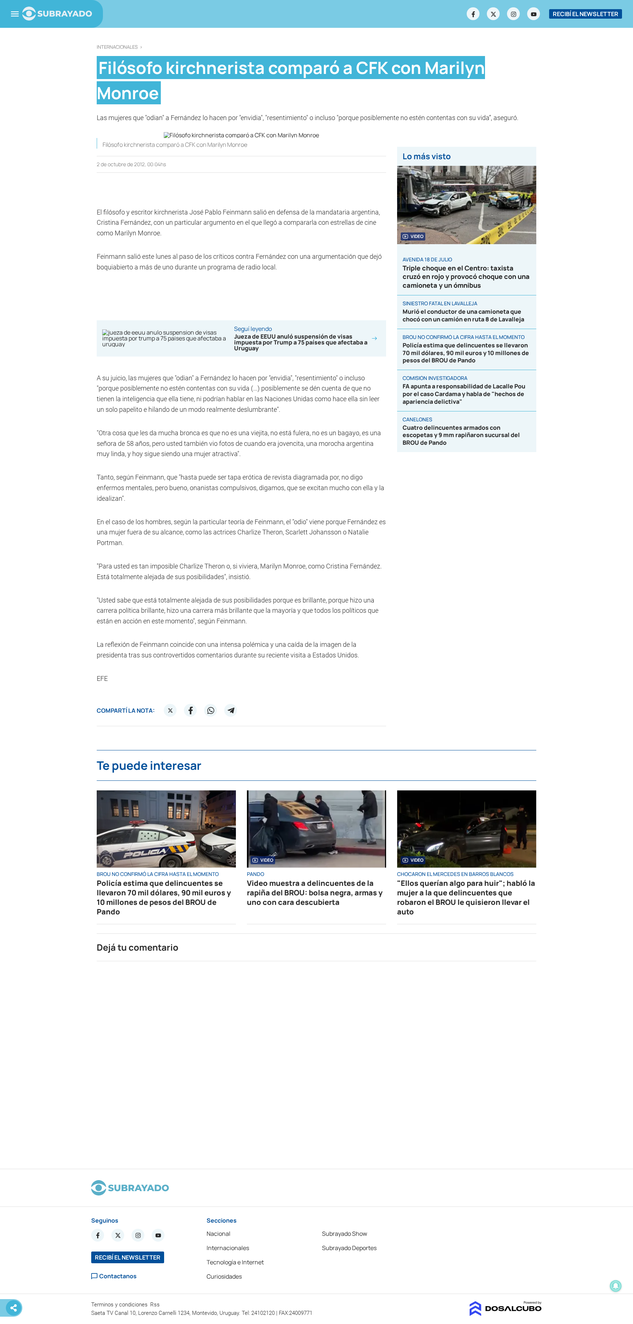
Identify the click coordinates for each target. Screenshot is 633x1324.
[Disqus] (316, 1061)
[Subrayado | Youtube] (534, 14)
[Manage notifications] (616, 1286)
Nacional (218, 1234)
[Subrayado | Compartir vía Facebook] (190, 710)
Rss (155, 1304)
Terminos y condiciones (120, 1304)
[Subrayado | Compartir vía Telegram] (230, 710)
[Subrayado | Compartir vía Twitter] (170, 710)
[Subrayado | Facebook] (473, 14)
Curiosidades (224, 1276)
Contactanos (118, 1276)
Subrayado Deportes (349, 1248)
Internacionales (117, 47)
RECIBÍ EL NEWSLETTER (585, 14)
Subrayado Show (344, 1234)
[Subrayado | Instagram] (514, 14)
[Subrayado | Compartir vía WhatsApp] (210, 710)
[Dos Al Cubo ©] (506, 1314)
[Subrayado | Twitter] (493, 14)
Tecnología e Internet (235, 1262)
